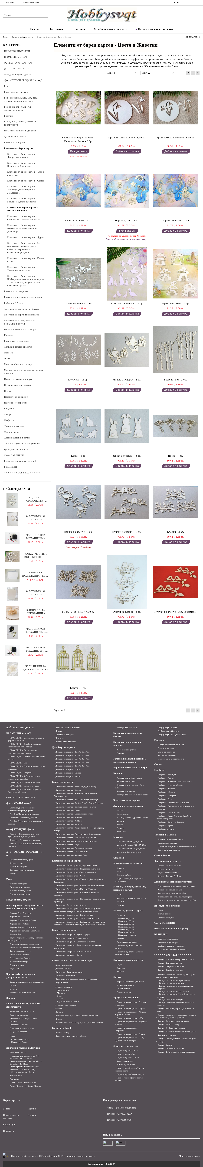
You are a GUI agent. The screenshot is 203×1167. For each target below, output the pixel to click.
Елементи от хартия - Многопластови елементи (76, 841)
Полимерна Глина (19, 1042)
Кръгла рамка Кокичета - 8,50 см (175, 137)
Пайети (13, 985)
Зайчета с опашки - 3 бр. (127, 455)
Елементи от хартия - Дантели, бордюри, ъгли (76, 807)
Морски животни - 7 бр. (175, 220)
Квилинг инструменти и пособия (172, 893)
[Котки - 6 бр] (78, 426)
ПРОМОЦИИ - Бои (18, 763)
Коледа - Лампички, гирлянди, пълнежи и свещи (175, 1009)
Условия (31, 1115)
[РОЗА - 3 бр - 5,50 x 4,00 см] (78, 582)
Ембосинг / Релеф (61, 1028)
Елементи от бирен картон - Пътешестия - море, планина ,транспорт (79, 900)
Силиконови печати (125, 985)
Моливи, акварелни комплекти (171, 759)
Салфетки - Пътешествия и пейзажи (173, 803)
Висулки (11, 998)
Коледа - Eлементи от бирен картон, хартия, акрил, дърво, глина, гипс (176, 975)
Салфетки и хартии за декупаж (171, 946)
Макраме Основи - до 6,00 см (130, 842)
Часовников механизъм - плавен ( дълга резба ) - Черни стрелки (36, 649)
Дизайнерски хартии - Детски (68, 776)
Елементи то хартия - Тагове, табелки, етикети (76, 838)
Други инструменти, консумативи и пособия (177, 900)
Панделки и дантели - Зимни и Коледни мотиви (129, 953)
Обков (59, 996)
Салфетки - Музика (166, 792)
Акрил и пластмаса (64, 965)
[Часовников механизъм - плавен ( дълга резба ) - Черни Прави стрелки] (12, 538)
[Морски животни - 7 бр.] (175, 191)
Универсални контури (19, 962)
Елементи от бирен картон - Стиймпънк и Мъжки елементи (76, 894)
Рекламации (9, 1124)
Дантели (120, 938)
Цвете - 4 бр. (175, 455)
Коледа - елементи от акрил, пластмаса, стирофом (175, 987)
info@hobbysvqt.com (125, 1108)
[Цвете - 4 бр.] (175, 426)
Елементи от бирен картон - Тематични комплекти (77, 918)
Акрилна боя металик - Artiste (23, 927)
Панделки (121, 915)
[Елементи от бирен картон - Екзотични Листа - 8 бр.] (78, 108)
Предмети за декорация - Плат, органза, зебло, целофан (129, 1039)
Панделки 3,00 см (126, 927)
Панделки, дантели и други (128, 910)
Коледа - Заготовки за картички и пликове (176, 959)
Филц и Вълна (162, 855)
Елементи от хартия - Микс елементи (72, 852)
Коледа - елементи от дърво (171, 1000)
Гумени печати (123, 989)
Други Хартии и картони (168, 873)
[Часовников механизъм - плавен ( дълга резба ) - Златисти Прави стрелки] (12, 632)
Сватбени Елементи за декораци (23, 818)
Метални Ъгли (63, 990)
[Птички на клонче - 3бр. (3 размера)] (175, 582)
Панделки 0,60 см (126, 918)
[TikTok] (193, 2)
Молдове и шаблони (18, 1032)
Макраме (118, 837)
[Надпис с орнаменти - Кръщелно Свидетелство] (12, 500)
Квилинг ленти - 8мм (126, 791)
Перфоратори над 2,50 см (128, 1057)
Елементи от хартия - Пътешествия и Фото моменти (78, 834)
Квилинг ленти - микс (126, 781)
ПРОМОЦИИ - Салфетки (21, 772)
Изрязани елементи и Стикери (130, 768)
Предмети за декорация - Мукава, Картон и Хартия (130, 1013)
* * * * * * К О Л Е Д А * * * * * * (172, 955)
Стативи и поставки (166, 752)
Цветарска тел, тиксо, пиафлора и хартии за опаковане (79, 1022)
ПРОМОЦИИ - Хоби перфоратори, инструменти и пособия (24, 777)
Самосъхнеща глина (19, 1039)
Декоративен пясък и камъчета (23, 992)
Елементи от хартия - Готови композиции (74, 848)
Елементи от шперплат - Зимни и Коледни (74, 951)
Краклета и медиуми (64, 735)
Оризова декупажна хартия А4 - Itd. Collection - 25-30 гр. (26, 1062)
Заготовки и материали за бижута (127, 735)
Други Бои (14, 969)
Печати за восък (124, 992)
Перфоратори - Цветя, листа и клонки (129, 1079)
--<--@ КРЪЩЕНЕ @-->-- (20, 829)
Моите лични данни (189, 1156)
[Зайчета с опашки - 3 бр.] (127, 426)
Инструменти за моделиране (22, 1028)
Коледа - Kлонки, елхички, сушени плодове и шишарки (176, 1040)
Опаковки (118, 858)
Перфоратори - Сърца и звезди (130, 1074)
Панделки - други (126, 932)
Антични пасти (16, 1076)
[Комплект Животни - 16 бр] (127, 274)
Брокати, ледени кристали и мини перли (27, 982)
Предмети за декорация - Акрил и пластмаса (130, 1003)
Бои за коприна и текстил (21, 951)
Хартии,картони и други (167, 861)
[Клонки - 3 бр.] (175, 502)
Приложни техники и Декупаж (23, 1048)
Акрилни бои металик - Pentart (23, 920)
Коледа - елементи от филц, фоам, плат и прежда (176, 995)
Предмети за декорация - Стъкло (131, 1034)
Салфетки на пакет (166, 829)
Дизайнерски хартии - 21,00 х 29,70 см (72, 762)
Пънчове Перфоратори (125, 1046)
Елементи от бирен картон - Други (70, 905)
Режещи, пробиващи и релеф (170, 890)
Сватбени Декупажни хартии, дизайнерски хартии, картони (21, 809)
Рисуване (159, 740)
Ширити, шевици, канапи (20, 891)
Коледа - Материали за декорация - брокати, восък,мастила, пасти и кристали (176, 1016)
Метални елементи (64, 987)
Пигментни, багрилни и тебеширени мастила (177, 846)
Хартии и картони (165, 869)
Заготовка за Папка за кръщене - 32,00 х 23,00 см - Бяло (35, 518)
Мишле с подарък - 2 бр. (127, 379)
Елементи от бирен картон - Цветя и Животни (76, 889)
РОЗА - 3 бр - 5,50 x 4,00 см (78, 611)
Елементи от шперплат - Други (69, 955)
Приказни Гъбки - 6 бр (175, 303)
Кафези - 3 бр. (78, 688)
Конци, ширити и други (127, 942)
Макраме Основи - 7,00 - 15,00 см (132, 845)
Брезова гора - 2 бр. (175, 379)
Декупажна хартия (18, 1052)
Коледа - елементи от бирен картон (174, 980)
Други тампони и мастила (169, 850)
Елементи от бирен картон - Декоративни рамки (76, 865)
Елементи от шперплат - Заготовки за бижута (75, 942)
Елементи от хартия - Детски (68, 790)
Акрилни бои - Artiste (19, 924)
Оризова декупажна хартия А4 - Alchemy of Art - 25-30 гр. (25, 1057)
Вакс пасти (14, 1079)
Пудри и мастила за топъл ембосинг (71, 1036)
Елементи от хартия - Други (68, 845)
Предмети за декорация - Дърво (130, 1008)
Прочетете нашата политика (80, 1156)
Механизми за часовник (66, 1005)
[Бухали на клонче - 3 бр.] (127, 582)
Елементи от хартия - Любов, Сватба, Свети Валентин (79, 803)
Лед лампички (62, 983)
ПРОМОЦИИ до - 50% (18, 733)
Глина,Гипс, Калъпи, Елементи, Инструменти (23, 1005)
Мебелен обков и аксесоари (128, 863)
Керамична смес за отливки (22, 1011)
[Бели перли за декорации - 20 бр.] (12, 669)
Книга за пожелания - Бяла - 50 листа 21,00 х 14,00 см (35, 574)
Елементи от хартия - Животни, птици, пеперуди (77, 800)
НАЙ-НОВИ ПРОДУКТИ (20, 727)
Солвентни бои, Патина (20, 958)
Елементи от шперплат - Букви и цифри (73, 935)
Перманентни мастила (167, 843)
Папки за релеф (62, 1032)
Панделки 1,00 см (126, 921)
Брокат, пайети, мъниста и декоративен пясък (21, 976)
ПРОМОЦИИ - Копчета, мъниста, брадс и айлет (26, 758)
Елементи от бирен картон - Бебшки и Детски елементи (80, 886)
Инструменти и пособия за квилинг (132, 795)
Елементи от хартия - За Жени (69, 817)
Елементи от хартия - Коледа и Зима (71, 855)
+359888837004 (124, 1120)
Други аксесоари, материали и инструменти (129, 879)
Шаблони (59, 738)
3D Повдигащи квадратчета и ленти (132, 817)
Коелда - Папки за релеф (168, 1024)
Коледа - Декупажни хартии (170, 963)
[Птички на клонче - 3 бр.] (127, 502)
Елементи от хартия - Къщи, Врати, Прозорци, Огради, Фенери (79, 829)
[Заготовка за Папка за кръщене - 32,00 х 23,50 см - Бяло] (12, 594)
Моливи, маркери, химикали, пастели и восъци (129, 888)
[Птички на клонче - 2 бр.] (78, 274)
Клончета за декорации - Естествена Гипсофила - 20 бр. (35, 612)
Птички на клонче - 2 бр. (78, 303)
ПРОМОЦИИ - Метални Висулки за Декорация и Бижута (24, 790)
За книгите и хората (18, 867)
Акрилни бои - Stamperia (20, 913)
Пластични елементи (19, 1025)
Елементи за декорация (20, 887)
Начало (34, 29)
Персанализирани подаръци (21, 860)
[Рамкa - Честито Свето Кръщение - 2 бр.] (12, 557)
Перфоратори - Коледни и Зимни (172, 735)
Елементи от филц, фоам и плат (69, 972)
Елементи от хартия (63, 782)
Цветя (160, 910)
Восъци (120, 894)
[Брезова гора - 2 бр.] (175, 350)
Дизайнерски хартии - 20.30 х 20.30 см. (73, 755)
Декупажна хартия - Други (22, 1072)
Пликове (120, 753)
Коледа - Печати (165, 1045)
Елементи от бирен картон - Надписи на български (78, 869)
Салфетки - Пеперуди (167, 796)
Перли (119, 964)
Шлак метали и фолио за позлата (172, 949)
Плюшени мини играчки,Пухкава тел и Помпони (77, 1015)
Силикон (120, 828)
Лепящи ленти (123, 814)
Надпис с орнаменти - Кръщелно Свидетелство (36, 499)
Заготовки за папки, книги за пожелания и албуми (129, 760)
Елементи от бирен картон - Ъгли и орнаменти (76, 872)
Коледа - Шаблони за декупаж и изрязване (176, 1052)
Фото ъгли (121, 832)
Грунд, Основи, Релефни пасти (23, 1083)
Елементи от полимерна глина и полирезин (22, 1019)
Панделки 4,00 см (126, 929)
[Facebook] (184, 2)
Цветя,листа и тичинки (167, 906)
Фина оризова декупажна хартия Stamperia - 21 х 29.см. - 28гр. (24, 1068)
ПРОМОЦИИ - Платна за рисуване (25, 782)
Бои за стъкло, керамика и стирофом (26, 948)
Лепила (59, 731)
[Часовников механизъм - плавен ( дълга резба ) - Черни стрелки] (12, 650)
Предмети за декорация (20, 894)
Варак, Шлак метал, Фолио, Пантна (25, 1086)
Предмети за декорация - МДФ (130, 1018)
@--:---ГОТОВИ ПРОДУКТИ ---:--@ (25, 853)
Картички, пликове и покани (22, 870)
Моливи (120, 901)
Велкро (120, 825)
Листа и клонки (164, 914)
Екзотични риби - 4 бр (78, 220)
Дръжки (120, 868)
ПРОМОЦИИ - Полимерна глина (24, 786)
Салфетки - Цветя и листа (169, 812)
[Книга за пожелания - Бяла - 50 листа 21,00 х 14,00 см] (12, 575)
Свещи (158, 764)
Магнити (61, 993)
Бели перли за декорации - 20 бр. (36, 668)
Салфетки (159, 770)
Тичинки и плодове (166, 917)
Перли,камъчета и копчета (128, 960)
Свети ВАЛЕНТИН (164, 923)
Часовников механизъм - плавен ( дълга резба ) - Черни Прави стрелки (36, 537)
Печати (117, 977)
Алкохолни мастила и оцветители (24, 944)
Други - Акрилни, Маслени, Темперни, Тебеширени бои (25, 939)
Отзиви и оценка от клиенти (155, 29)
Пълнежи (59, 1012)
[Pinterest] (198, 2)
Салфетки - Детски (166, 778)
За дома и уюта (16, 863)
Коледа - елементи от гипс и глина (174, 991)
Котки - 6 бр (78, 455)
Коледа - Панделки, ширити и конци (173, 1021)
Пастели (120, 905)
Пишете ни (9, 1131)
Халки (59, 999)
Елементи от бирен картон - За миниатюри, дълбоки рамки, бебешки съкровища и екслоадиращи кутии (77, 909)
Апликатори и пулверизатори (170, 839)
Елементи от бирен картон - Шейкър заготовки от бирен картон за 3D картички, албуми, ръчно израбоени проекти (79, 923)
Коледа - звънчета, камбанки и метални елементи (175, 1003)
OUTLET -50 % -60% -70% (21, 797)
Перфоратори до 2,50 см (127, 1050)
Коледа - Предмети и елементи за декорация (177, 1031)
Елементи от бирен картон (66, 861)
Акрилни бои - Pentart (19, 917)
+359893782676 (31, 2)
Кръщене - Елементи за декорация (25, 840)
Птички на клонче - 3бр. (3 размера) (175, 611)
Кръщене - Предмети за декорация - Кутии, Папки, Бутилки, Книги (24, 835)
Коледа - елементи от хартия (171, 983)
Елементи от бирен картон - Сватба (71, 876)
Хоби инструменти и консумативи (173, 882)
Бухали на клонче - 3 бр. (127, 611)
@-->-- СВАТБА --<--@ (18, 803)
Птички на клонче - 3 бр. (126, 531)
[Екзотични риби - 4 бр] (78, 191)
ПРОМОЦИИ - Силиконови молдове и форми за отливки (26, 739)
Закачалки (121, 871)
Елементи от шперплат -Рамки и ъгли (72, 938)
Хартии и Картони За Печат (170, 876)
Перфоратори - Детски (167, 728)
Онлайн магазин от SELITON (101, 1164)
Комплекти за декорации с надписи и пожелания (76, 979)
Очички (59, 1008)
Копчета (120, 971)
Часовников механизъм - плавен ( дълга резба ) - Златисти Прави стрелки (36, 630)
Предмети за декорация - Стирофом (126, 1029)
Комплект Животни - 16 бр (126, 303)
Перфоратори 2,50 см (126, 1054)
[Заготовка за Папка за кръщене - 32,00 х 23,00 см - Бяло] (12, 519)
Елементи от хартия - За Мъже (69, 821)
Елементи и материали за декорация (72, 960)
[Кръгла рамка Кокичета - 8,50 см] (175, 108)
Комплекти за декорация (127, 800)
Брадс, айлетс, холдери (18, 900)
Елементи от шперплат (64, 930)
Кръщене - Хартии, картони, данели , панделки (25, 845)
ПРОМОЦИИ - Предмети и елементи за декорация (26, 767)
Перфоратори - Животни (168, 731)
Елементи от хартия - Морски (69, 824)
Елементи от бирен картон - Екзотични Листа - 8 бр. (78, 139)
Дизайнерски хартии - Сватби (68, 773)
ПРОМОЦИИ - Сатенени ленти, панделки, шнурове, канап (23, 751)
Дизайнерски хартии (18, 884)
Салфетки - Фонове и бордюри (171, 822)
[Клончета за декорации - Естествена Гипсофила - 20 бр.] (12, 613)
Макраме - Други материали (129, 852)
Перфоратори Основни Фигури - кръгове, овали (130, 1069)
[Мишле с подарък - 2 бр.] (127, 350)
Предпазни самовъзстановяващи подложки (176, 886)
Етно (9, 879)
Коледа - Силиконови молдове (171, 1048)
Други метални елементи (68, 1001)
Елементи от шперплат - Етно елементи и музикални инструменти (77, 946)
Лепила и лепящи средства (128, 806)
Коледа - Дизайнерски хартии (170, 970)
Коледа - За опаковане (167, 1035)
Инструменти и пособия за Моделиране (175, 897)
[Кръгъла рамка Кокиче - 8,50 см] (127, 108)
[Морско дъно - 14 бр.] (127, 191)
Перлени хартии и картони (169, 866)
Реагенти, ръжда (17, 965)
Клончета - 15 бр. (78, 379)
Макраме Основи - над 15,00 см (131, 849)
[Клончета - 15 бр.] (78, 350)
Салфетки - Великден (167, 774)
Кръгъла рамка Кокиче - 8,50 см (126, 137)
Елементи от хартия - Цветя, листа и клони (74, 814)
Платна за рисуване (166, 748)
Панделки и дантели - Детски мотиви (128, 946)
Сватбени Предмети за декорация (24, 814)
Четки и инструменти (167, 755)
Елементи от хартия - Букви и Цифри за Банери (76, 786)
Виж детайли (78, 151)
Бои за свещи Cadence (19, 955)
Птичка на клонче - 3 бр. (78, 531)
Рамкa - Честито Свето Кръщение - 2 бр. (36, 555)
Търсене (31, 1109)
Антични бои (15, 934)
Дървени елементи (64, 968)
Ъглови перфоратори (126, 1064)
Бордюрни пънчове (125, 1061)
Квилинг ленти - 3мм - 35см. (129, 778)
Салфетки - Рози (165, 799)
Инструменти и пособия (66, 742)
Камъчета (121, 968)
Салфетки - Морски (166, 789)
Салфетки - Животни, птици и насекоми (175, 781)
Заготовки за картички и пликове (127, 743)
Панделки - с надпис (127, 935)
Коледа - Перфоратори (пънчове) (172, 1028)
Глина (12, 1036)
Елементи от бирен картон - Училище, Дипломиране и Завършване (78, 880)
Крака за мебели (124, 875)
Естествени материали (65, 976)
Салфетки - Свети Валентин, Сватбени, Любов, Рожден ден (174, 817)
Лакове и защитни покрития (68, 728)
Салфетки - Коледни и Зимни (170, 785)
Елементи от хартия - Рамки (68, 810)
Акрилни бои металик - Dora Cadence (26, 931)
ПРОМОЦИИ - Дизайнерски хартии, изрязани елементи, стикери (25, 745)
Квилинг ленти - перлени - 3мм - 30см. (130, 786)
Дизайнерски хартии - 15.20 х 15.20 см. (73, 752)
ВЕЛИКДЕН (160, 934)
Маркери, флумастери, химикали (131, 898)
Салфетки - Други (165, 826)
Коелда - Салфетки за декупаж (171, 966)
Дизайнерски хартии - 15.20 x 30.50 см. (73, 766)
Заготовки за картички (126, 750)
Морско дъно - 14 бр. (127, 220)
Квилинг (118, 773)
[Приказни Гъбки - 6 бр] (175, 274)
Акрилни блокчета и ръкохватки (131, 981)
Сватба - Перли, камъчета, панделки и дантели (25, 822)
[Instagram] (188, 2)
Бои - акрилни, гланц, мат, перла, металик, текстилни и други (24, 907)
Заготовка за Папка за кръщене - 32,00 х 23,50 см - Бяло (35, 593)
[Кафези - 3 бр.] (78, 658)
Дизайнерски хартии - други (68, 769)
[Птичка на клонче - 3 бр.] (78, 502)
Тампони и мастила (165, 835)
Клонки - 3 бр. (175, 531)
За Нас (6, 1109)
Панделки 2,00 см (126, 924)
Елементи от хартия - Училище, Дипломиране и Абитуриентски (75, 794)
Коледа (13, 874)
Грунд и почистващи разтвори (171, 745)
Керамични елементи (19, 1015)
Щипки (59, 1019)
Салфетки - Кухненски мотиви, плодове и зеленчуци (175, 807)
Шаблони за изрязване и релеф (171, 928)
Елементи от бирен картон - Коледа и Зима (74, 915)
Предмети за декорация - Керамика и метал (131, 1023)
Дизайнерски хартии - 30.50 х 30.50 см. (73, 759)
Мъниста (13, 989)
